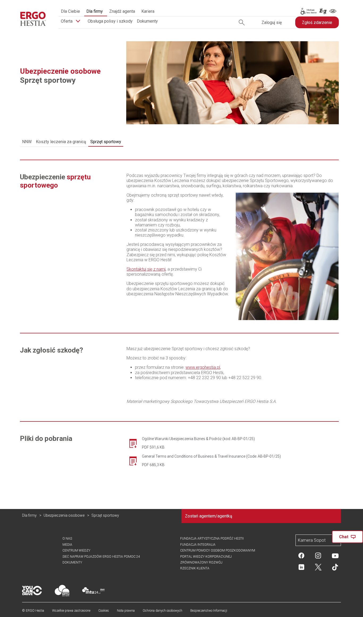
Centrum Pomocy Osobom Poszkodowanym (217, 550)
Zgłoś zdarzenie (317, 22)
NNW (27, 141)
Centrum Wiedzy (76, 550)
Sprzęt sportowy (105, 141)
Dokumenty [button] (147, 21)
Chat (343, 536)
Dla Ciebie (70, 11)
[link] (308, 11)
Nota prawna (126, 610)
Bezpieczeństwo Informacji (208, 610)
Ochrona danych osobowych (162, 610)
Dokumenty (72, 562)
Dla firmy (94, 11)
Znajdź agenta (122, 11)
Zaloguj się (271, 22)
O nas (67, 538)
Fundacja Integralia (198, 544)
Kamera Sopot (312, 540)
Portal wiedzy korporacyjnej (206, 556)
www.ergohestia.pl (202, 367)
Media (67, 544)
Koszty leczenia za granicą (61, 141)
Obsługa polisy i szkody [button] (110, 21)
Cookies (103, 610)
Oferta (67, 21)
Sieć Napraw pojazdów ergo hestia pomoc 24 (101, 556)
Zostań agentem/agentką (208, 516)
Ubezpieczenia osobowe (64, 515)
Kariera (147, 11)
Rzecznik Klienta (194, 568)
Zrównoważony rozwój (201, 562)
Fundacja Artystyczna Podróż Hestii (212, 538)
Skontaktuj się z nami (146, 269)
